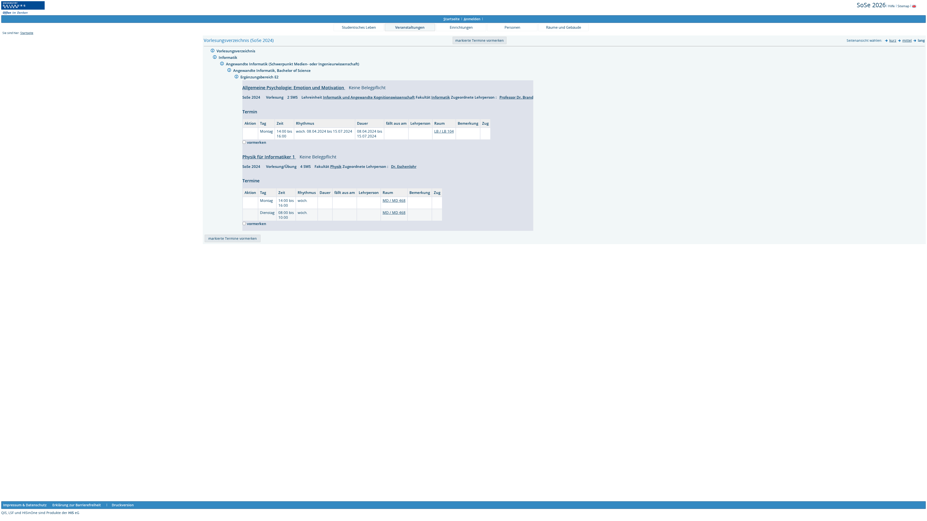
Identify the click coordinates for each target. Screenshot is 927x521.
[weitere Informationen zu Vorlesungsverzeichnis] (213, 51)
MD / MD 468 (394, 200)
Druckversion (123, 505)
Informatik (228, 57)
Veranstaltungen (410, 27)
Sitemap (903, 6)
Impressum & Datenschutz (25, 505)
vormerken (256, 142)
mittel (907, 40)
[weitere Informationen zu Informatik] (215, 57)
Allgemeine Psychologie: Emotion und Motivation (293, 87)
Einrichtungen (461, 27)
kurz (892, 40)
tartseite (451, 19)
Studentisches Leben (359, 27)
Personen (512, 27)
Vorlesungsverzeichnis (236, 50)
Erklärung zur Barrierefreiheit (76, 505)
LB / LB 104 (444, 131)
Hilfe (891, 6)
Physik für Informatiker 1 (269, 157)
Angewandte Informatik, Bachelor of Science (272, 70)
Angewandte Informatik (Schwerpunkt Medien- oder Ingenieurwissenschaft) (293, 64)
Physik (336, 166)
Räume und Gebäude (563, 27)
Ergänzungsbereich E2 (260, 77)
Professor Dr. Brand (516, 97)
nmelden (472, 19)
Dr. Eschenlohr (403, 166)
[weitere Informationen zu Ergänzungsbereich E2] (236, 77)
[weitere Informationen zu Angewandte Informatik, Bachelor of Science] (229, 71)
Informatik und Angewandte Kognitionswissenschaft (369, 97)
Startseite (26, 33)
